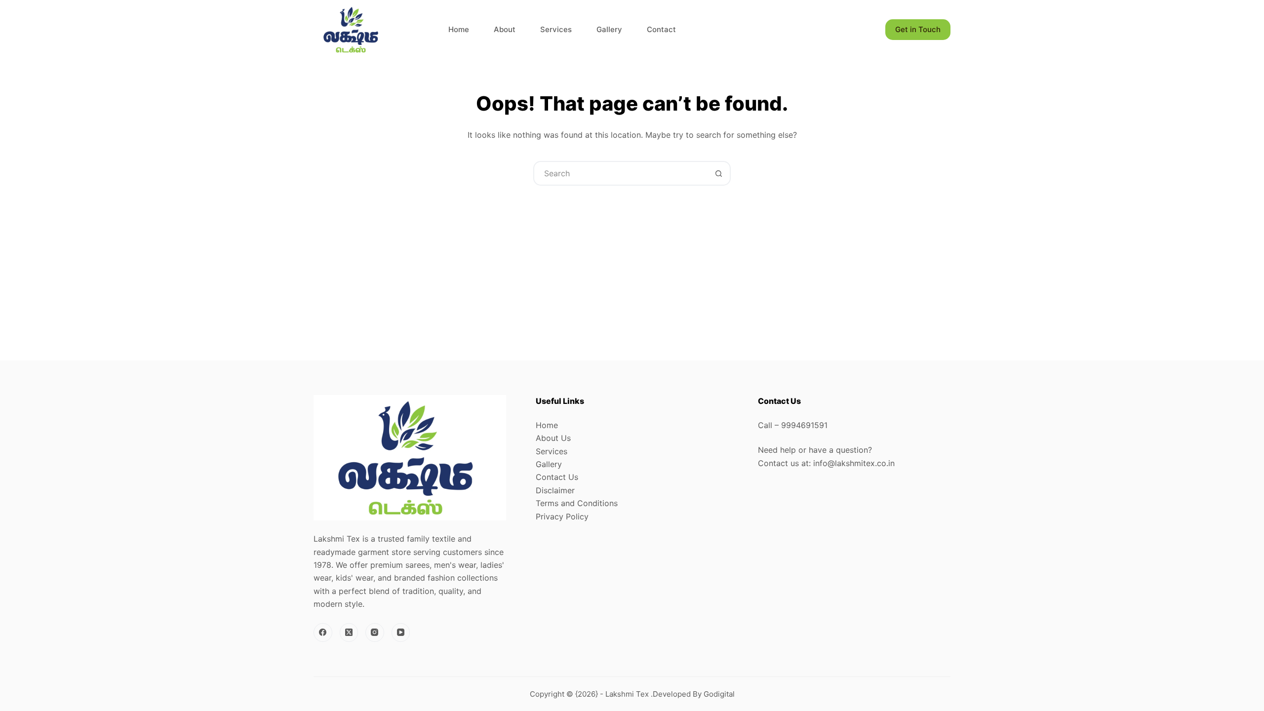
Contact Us (557, 477)
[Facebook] (323, 632)
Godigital (719, 694)
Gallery (609, 29)
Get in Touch (918, 29)
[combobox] (620, 173)
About (504, 29)
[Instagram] (374, 632)
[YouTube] (401, 632)
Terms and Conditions (577, 503)
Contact (661, 29)
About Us (553, 438)
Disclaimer (555, 490)
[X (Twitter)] (349, 632)
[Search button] (718, 173)
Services (556, 29)
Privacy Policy (562, 516)
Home (458, 29)
